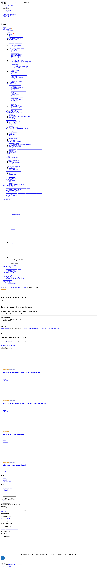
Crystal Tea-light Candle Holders (15, 43)
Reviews (5, 480)
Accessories (11, 150)
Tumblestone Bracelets (16, 55)
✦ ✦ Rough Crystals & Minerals (15, 81)
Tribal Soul (13, 104)
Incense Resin (11, 117)
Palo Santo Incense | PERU (17, 97)
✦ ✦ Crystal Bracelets (13, 49)
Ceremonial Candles (13, 138)
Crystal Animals (14, 72)
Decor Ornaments (12, 174)
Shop (5, 287)
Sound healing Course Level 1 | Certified (14, 273)
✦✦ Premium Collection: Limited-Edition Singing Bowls (18, 188)
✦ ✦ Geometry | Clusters (14, 70)
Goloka (12, 92)
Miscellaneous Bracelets (16, 56)
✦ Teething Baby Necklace (14, 57)
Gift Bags (11, 181)
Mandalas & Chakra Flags (14, 162)
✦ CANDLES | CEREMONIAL (13, 137)
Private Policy (6, 486)
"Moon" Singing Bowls (14, 147)
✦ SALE (8, 32)
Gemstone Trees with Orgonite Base (18, 68)
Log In (7, 11)
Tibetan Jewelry (12, 168)
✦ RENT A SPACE (7, 280)
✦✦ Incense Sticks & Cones (15, 85)
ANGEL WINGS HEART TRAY (8, 345)
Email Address (4, 498)
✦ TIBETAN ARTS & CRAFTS (13, 166)
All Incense (13, 86)
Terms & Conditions (7, 488)
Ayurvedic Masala (15, 88)
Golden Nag (13, 93)
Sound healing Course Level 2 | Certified (14, 275)
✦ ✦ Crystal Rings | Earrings (15, 45)
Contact (4, 478)
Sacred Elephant (14, 100)
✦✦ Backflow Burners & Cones (15, 106)
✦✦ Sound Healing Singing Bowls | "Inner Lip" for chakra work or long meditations (24, 193)
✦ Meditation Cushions (11, 155)
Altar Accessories (12, 135)
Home (2, 287)
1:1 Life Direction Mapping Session (13, 269)
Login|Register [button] (6, 8)
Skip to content (4, 1)
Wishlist (7, 12)
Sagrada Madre (14, 101)
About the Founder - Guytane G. (13, 267)
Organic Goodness (15, 94)
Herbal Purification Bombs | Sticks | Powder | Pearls (19, 116)
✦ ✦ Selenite (11, 82)
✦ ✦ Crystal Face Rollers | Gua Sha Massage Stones (20, 61)
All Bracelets (14, 50)
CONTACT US (6, 281)
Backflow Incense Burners (16, 107)
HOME (4, 27)
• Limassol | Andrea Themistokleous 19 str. (9, 518)
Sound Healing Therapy (11, 270)
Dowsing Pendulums (13, 132)
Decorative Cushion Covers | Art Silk (16, 184)
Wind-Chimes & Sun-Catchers (15, 163)
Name (2, 495)
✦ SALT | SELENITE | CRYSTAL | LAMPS (15, 38)
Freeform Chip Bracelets (16, 54)
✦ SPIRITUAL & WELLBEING (13, 160)
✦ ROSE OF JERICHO (11, 120)
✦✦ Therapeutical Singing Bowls (13, 190)
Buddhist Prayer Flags (13, 167)
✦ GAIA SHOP (6, 29)
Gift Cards (11, 34)
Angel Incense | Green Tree (17, 87)
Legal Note (5, 490)
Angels (10, 161)
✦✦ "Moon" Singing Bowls (12, 191)
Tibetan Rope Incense (15, 105)
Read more (5, 380)
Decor (10, 173)
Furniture (10, 175)
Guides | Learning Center (8, 282)
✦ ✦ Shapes (11, 71)
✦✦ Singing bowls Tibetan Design (13, 189)
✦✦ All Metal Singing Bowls (12, 186)
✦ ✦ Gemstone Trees (13, 64)
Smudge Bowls (12, 118)
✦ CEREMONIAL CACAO (12, 111)
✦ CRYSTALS (9, 44)
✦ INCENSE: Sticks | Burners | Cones (14, 83)
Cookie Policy (6, 489)
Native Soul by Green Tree (17, 95)
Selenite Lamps (12, 40)
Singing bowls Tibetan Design (15, 145)
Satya (12, 103)
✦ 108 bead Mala (12, 59)
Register (7, 9)
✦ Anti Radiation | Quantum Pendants (17, 48)
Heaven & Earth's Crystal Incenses (18, 91)
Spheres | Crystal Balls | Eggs (17, 77)
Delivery (5, 7)
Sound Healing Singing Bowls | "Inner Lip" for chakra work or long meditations (25, 149)
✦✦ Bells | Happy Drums (11, 195)
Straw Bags (11, 183)
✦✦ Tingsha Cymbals (10, 196)
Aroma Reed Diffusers (13, 127)
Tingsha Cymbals (12, 152)
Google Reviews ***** (8, 5)
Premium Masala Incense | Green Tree (19, 99)
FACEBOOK (9, 341)
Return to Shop (11, 564)
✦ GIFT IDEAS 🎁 (10, 33)
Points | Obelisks (14, 76)
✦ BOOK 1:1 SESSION (8, 266)
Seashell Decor (12, 177)
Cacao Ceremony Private (11, 271)
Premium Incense (14, 98)
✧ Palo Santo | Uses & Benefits (9, 14)
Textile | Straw (9, 179)
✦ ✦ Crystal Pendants (13, 46)
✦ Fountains (8, 156)
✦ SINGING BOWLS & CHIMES (13, 141)
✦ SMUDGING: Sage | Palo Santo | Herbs (15, 112)
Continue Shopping (5, 328)
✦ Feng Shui (8, 158)
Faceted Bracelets (15, 53)
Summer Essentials (12, 178)
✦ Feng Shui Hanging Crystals (12, 157)
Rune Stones (11, 133)
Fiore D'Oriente (14, 89)
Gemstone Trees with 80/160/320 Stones (19, 66)
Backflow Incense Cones (16, 109)
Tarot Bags (11, 130)
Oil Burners (11, 126)
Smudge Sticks (12, 115)
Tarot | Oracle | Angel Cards (14, 129)
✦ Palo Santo (35, 328)
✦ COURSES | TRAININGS (9, 272)
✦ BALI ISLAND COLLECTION (13, 171)
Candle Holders (12, 140)
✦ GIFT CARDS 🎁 (7, 28)
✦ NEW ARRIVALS (10, 30)
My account (8, 10)
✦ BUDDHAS (9, 153)
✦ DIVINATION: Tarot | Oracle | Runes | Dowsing (17, 128)
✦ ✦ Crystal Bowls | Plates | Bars (16, 60)
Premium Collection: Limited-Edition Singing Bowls (20, 144)
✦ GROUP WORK (7, 276)
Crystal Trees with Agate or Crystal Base (19, 67)
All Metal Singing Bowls (14, 143)
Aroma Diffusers (12, 122)
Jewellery (11, 172)
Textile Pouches (12, 180)
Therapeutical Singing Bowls (15, 146)
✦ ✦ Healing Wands (13, 78)
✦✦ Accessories (9, 194)
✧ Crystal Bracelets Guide (8, 15)
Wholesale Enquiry (7, 481)
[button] (4, 3)
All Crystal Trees (14, 65)
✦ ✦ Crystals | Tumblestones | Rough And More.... (19, 62)
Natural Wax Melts (12, 124)
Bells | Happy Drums (13, 151)
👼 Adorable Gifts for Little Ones (16, 37)
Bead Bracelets (14, 51)
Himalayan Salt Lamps (13, 39)
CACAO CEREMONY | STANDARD (14, 277)
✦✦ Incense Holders (13, 110)
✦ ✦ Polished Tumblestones (14, 80)
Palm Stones (13, 73)
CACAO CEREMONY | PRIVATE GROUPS (16, 278)
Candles (10, 139)
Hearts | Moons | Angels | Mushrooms (19, 75)
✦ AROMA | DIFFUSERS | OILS (13, 121)
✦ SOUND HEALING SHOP (9, 185)
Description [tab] (5, 330)
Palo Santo (11, 114)
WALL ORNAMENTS (14, 169)
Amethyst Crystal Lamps (14, 41)
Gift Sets (10, 35)
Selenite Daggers (12, 134)
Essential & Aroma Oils (13, 123)
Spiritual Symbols (12, 165)
